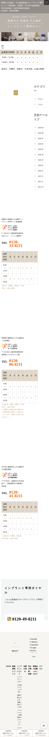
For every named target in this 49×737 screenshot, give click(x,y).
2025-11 (40, 181)
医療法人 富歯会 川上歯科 (24, 23)
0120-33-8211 (16, 244)
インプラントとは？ (19, 679)
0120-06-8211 (16, 362)
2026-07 (40, 138)
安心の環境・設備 (29, 670)
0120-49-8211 (24, 619)
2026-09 (40, 128)
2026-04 (40, 155)
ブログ (40, 99)
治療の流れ (25, 668)
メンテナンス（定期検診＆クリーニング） (19, 717)
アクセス (41, 667)
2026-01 (40, 171)
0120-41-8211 (16, 494)
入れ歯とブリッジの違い (19, 688)
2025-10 (40, 187)
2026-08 (40, 133)
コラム (40, 104)
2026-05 (40, 149)
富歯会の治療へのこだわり (35, 670)
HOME (8, 666)
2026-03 (40, 160)
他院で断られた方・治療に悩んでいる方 (19, 701)
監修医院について (13, 670)
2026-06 (40, 144)
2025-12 (40, 176)
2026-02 (40, 165)
